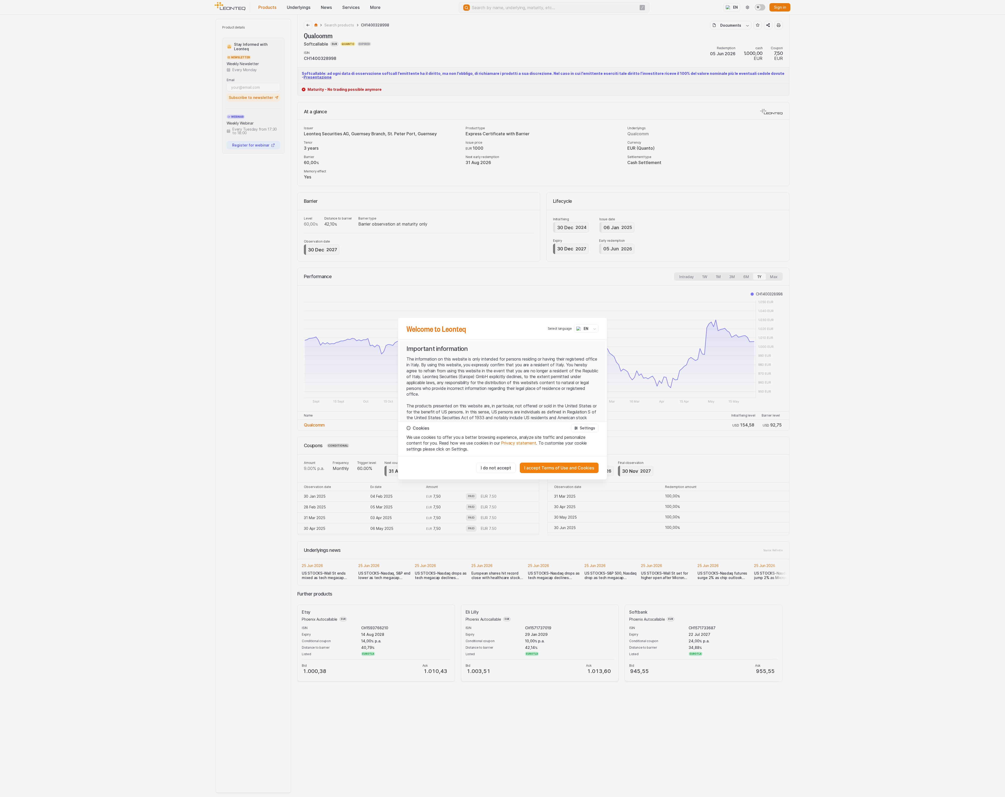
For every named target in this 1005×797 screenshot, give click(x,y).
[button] (585, 428)
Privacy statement (518, 443)
